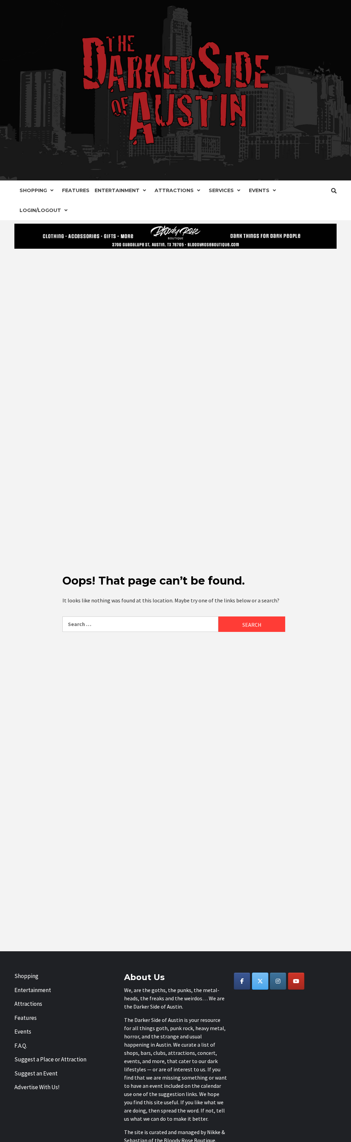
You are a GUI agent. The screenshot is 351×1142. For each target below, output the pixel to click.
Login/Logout (40, 210)
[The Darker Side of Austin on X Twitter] (260, 981)
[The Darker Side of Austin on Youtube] (296, 981)
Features (75, 190)
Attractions (174, 190)
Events (259, 190)
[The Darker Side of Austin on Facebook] (242, 981)
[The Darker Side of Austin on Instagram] (278, 981)
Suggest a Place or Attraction (50, 1059)
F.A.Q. (20, 1045)
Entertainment (117, 190)
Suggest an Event (36, 1073)
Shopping (33, 190)
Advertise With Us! (37, 1087)
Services (221, 190)
